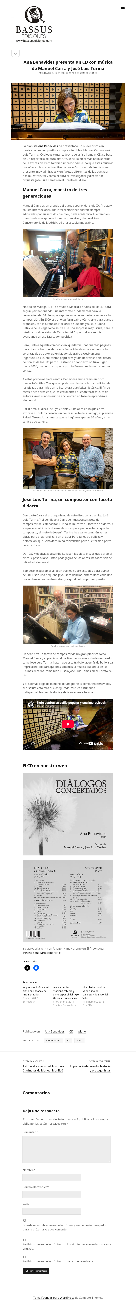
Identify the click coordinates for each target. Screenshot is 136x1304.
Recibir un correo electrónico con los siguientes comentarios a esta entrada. (67, 1246)
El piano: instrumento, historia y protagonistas (90, 1068)
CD (71, 1031)
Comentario (30, 1132)
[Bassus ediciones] (33, 43)
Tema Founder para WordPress (53, 1298)
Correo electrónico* (36, 1187)
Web (26, 1204)
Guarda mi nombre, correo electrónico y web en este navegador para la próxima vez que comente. (65, 1227)
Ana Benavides (48, 146)
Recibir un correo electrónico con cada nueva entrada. (58, 1261)
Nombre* (29, 1170)
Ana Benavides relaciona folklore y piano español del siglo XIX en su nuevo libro (66, 993)
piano (82, 1031)
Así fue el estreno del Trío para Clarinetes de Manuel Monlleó (43, 1068)
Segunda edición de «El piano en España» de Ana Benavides (36, 991)
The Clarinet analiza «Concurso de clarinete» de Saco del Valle (95, 993)
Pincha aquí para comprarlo (41, 953)
